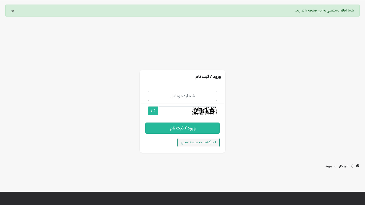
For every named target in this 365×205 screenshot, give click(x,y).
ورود (328, 166)
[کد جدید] (153, 111)
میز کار (344, 166)
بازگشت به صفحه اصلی (198, 142)
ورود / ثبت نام (183, 128)
